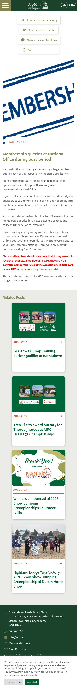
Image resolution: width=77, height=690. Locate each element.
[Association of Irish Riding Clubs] (38, 5)
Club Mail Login (18, 649)
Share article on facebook (41, 40)
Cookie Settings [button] (14, 681)
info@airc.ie (16, 637)
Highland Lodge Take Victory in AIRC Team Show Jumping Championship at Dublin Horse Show (38, 579)
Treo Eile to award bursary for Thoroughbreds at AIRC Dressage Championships (37, 429)
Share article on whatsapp (42, 20)
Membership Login (20, 643)
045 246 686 (16, 631)
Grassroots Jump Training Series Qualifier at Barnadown (37, 353)
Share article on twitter (42, 30)
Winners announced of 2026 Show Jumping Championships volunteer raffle (36, 505)
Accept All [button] (32, 681)
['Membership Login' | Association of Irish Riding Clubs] (64, 5)
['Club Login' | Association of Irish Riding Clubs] (72, 5)
